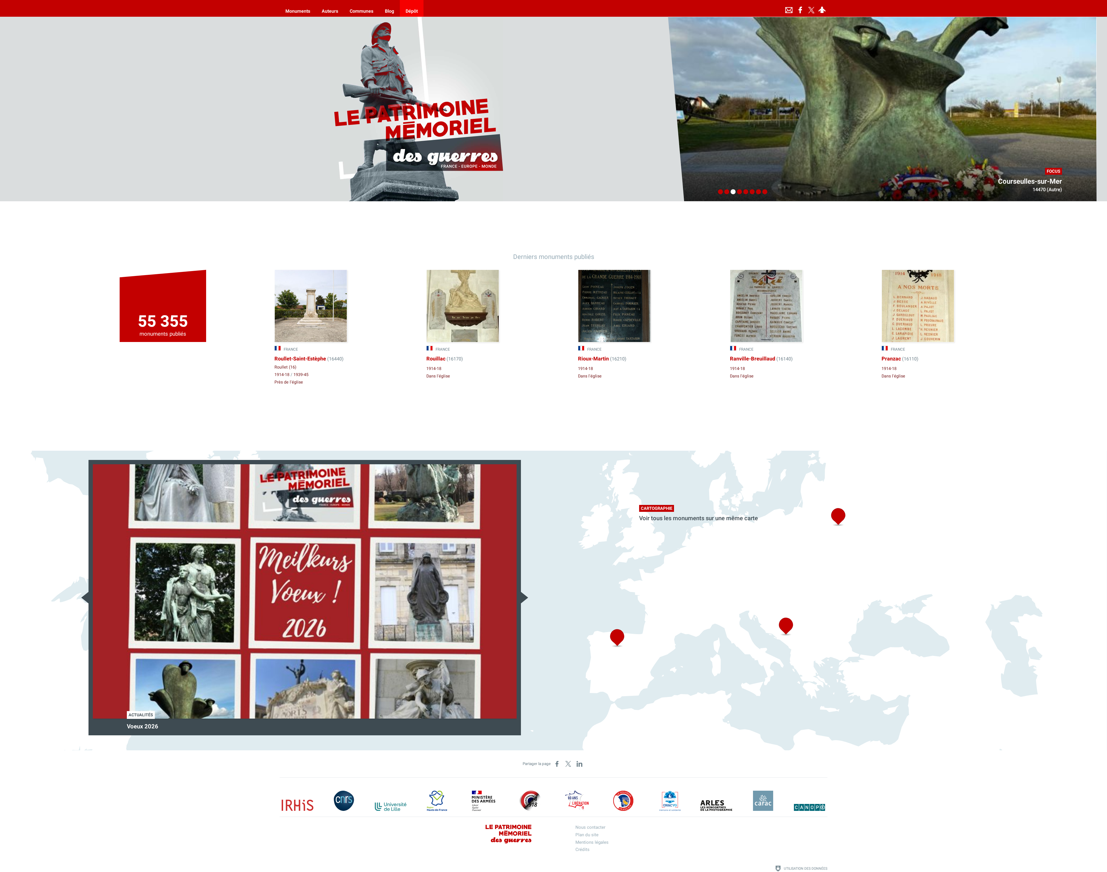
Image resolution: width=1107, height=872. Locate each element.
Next (524, 597)
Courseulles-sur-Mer (1030, 181)
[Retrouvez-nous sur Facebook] (800, 8)
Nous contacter (590, 827)
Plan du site (586, 835)
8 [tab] (763, 192)
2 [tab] (725, 192)
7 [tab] (757, 192)
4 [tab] (738, 192)
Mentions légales (592, 842)
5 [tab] (744, 192)
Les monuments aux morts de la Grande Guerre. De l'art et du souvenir (217, 726)
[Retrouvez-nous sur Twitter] (811, 8)
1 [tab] (719, 192)
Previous (85, 597)
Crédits (582, 849)
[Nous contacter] (789, 8)
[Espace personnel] (821, 8)
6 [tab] (751, 192)
